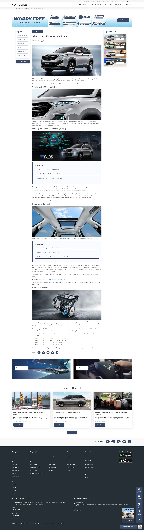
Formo (13, 493)
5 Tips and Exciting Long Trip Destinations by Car (49, 169)
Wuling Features (22, 39)
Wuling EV (86, 4)
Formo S (14, 487)
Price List (32, 459)
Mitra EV (14, 473)
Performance (21, 51)
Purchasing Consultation (36, 473)
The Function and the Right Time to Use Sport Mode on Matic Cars (53, 256)
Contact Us (88, 472)
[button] (139, 520)
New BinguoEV (15, 467)
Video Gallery (52, 464)
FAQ (50, 459)
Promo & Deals (33, 470)
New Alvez (14, 479)
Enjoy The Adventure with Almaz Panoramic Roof (52, 279)
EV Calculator (33, 464)
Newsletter (88, 474)
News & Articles (71, 467)
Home (13, 8)
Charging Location (89, 467)
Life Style (22, 8)
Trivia (19, 47)
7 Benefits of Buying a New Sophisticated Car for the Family (51, 173)
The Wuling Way (71, 459)
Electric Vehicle (89, 464)
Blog (17, 8)
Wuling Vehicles (96, 4)
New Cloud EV (15, 470)
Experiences (118, 4)
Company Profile (71, 456)
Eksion (13, 459)
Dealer (31, 456)
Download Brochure (35, 467)
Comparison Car (34, 461)
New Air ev (14, 464)
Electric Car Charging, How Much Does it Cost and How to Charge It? (53, 248)
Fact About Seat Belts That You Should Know (47, 252)
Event (50, 461)
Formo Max (14, 490)
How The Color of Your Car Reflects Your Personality (49, 178)
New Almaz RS (15, 476)
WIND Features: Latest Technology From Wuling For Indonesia (55, 201)
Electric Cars (21, 43)
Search (87, 477)
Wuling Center (52, 467)
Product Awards (71, 464)
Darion (13, 461)
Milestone (69, 461)
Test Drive (51, 470)
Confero (14, 484)
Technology (51, 456)
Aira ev (13, 456)
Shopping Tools (108, 4)
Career (68, 470)
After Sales (128, 4)
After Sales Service (89, 456)
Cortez (13, 481)
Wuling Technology (22, 35)
